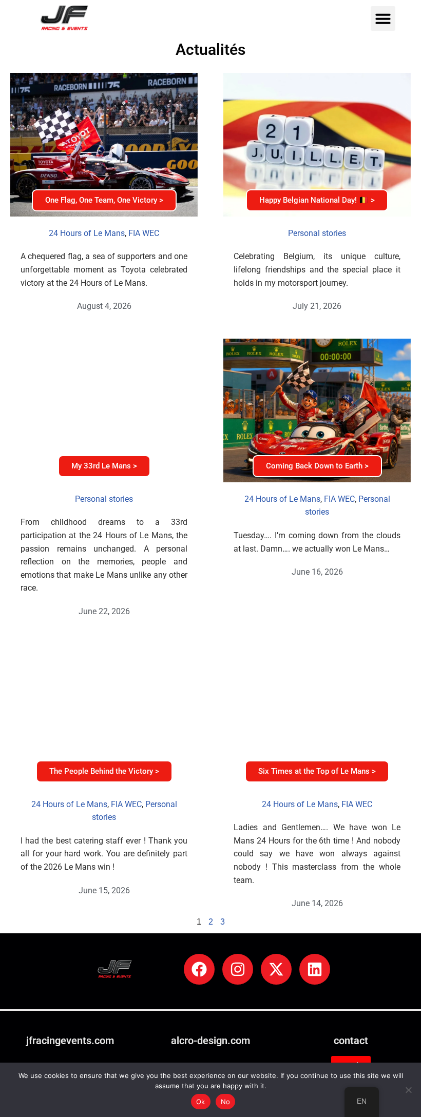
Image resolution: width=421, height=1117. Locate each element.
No (226, 1102)
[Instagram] (237, 969)
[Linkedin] (314, 969)
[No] (408, 1090)
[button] (383, 18)
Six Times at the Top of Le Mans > (317, 771)
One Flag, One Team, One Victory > (104, 200)
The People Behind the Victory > (104, 771)
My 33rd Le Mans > (104, 466)
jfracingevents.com (70, 1040)
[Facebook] (199, 969)
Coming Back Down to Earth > (317, 466)
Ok (200, 1102)
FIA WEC (143, 233)
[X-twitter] (276, 969)
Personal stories (317, 233)
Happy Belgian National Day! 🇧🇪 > (317, 200)
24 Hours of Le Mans (87, 233)
